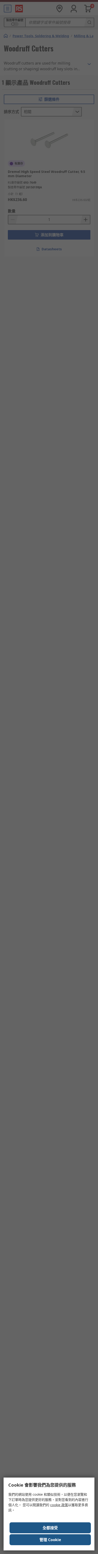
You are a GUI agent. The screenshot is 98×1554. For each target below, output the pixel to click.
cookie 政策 (59, 1505)
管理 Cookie (50, 1539)
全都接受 (50, 1527)
